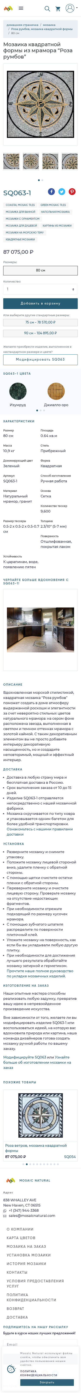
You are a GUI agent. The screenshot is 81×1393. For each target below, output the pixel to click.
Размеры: (10, 262)
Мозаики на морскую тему (25, 233)
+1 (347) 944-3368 (23, 1210)
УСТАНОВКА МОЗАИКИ (29, 1255)
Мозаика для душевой (21, 226)
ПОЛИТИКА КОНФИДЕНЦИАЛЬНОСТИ (31, 1298)
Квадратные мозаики (20, 239)
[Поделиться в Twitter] (62, 192)
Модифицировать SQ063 (40, 359)
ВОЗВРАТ (15, 1309)
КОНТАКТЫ (17, 1273)
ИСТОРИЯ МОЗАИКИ (26, 1264)
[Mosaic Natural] (8, 10)
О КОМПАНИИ (20, 1229)
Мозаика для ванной (20, 212)
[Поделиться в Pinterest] (72, 192)
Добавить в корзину (40, 303)
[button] (47, 8)
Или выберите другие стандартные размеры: (36, 315)
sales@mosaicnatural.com (31, 1216)
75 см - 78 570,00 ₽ (40, 322)
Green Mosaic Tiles (53, 205)
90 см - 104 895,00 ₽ (40, 333)
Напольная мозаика (55, 212)
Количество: (12, 281)
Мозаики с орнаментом (23, 219)
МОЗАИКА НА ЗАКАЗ (26, 1247)
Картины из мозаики (57, 226)
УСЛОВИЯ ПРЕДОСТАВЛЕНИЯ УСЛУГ (35, 1284)
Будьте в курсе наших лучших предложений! (39, 1333)
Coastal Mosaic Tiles (20, 205)
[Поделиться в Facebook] (51, 192)
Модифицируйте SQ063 (24, 1057)
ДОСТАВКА (17, 1317)
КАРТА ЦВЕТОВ (21, 1238)
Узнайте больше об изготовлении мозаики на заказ (37, 1062)
